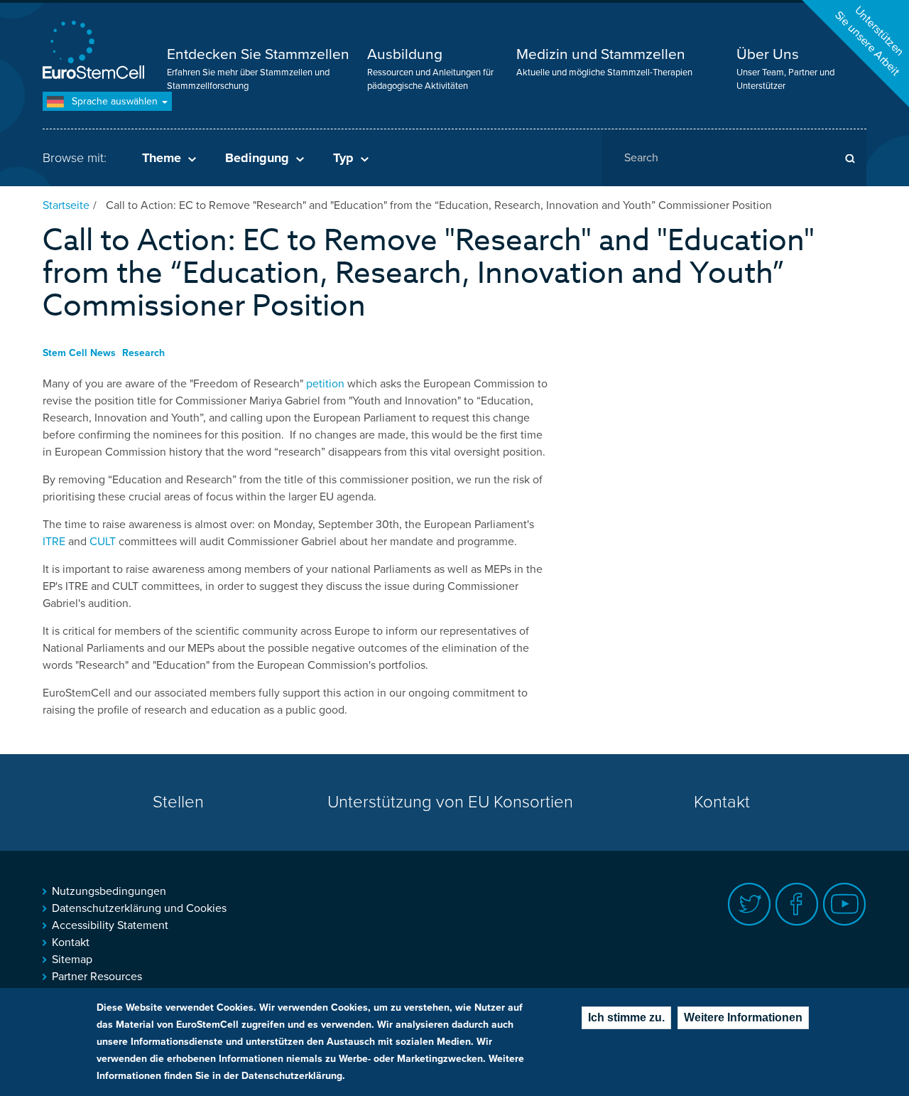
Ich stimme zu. (626, 1017)
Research (143, 353)
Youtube (844, 904)
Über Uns (767, 54)
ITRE (54, 541)
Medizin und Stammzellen (600, 54)
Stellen (178, 802)
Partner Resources (97, 976)
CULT (101, 541)
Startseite (66, 205)
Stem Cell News (79, 353)
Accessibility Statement (110, 925)
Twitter (749, 904)
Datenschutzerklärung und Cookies (139, 908)
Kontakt (722, 802)
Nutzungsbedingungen (109, 891)
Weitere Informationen (743, 1017)
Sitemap (72, 959)
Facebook (797, 904)
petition (323, 384)
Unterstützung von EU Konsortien (450, 802)
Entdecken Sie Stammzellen (258, 54)
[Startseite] (96, 51)
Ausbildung (404, 54)
